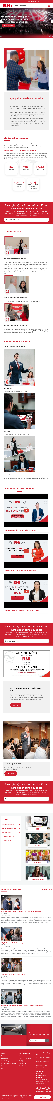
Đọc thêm (16, 705)
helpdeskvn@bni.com (45, 1091)
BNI (37, 829)
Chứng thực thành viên (9, 828)
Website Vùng (6, 840)
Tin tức (3, 1066)
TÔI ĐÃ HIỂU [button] (42, 1097)
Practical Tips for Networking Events (13, 974)
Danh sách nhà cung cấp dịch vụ (42, 1062)
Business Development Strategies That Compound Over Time (21, 911)
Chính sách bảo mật (41, 1068)
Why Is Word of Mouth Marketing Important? (15, 943)
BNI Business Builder (38, 879)
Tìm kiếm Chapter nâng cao (8, 1063)
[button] (1, 21)
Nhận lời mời (8, 25)
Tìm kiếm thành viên (8, 836)
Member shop (6, 832)
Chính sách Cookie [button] (7, 1098)
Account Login (41, 1)
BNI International (32, 1)
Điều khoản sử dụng (41, 1065)
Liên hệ (21, 1061)
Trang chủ (3, 1053)
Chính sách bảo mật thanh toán (43, 1058)
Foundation (37, 862)
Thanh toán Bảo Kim (8, 825)
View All (46, 890)
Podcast (37, 846)
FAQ (2, 1068)
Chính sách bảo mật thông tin (43, 1053)
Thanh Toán (22, 1056)
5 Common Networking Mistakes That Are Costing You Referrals (22, 1005)
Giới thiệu (3, 1056)
